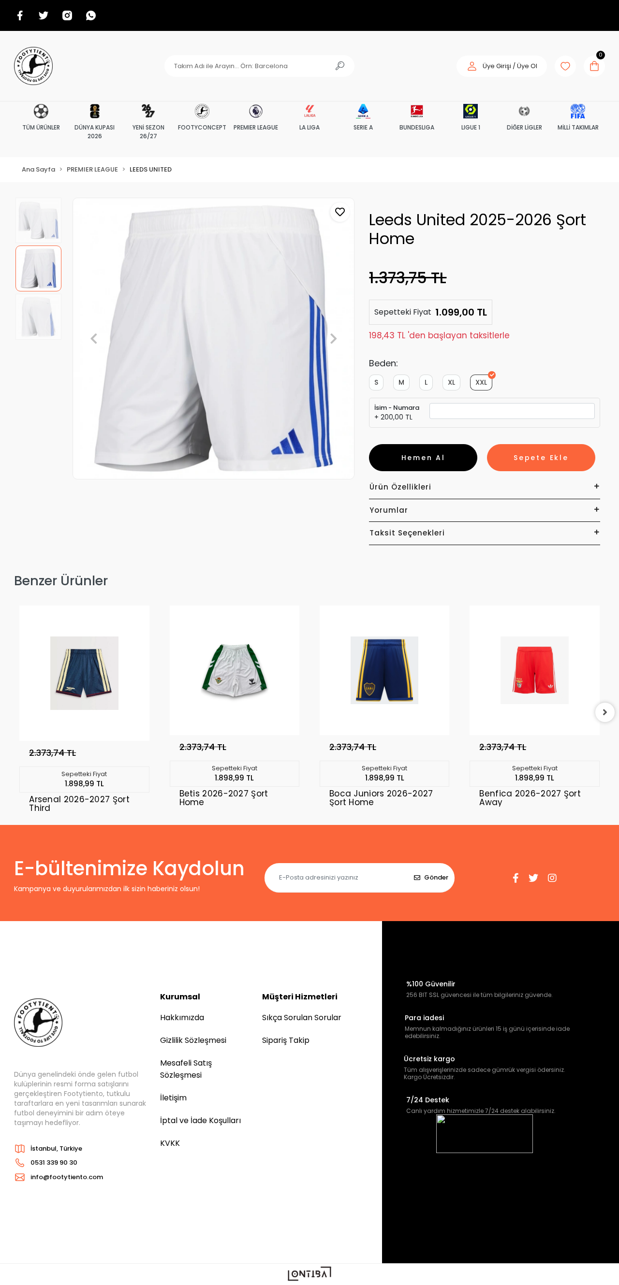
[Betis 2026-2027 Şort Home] (234, 670)
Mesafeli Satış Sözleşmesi (186, 1069)
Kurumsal (180, 996)
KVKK (170, 1143)
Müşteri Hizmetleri (300, 996)
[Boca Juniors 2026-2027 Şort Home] (384, 670)
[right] (605, 712)
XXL (481, 382)
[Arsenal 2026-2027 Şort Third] (84, 673)
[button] (501, 66)
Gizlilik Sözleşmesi (193, 1040)
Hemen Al (423, 457)
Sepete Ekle (541, 457)
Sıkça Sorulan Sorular (301, 1017)
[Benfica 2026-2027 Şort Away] (534, 670)
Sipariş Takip (286, 1040)
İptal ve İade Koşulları (200, 1120)
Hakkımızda (182, 1017)
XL (451, 382)
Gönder (436, 877)
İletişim (173, 1097)
